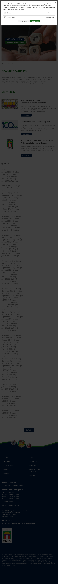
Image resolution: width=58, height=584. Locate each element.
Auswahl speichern (23, 21)
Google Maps (11, 17)
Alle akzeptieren (35, 21)
